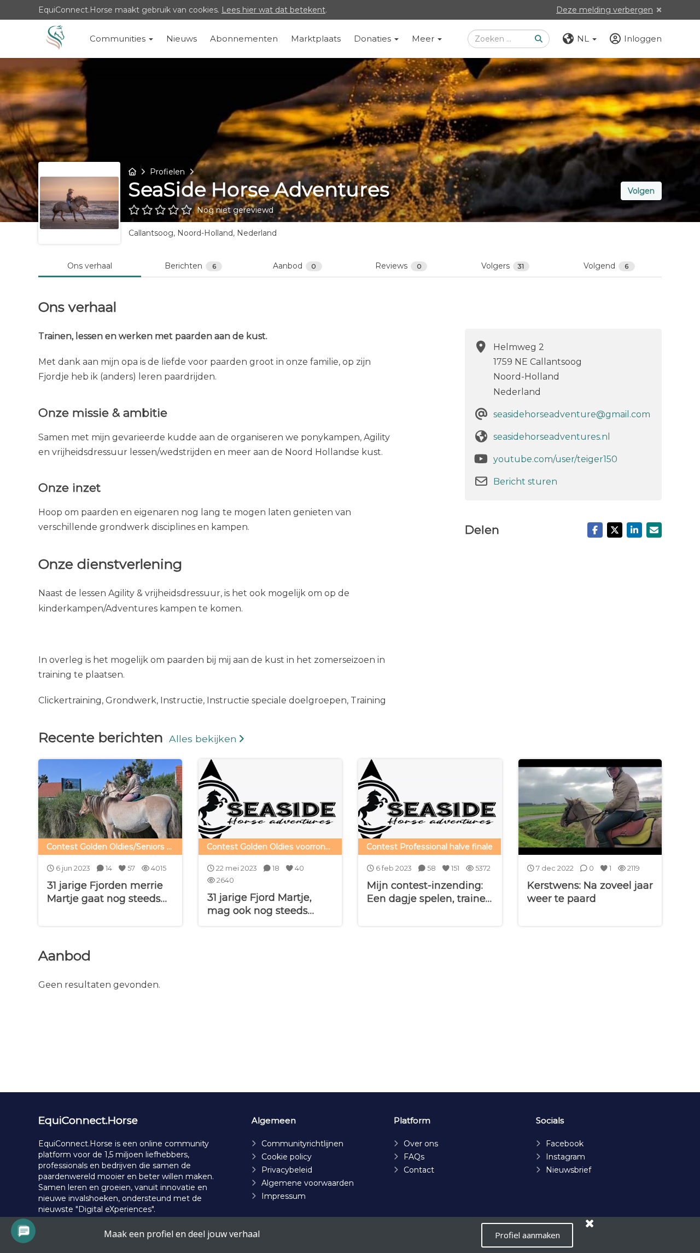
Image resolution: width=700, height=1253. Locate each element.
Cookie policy (286, 1157)
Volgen (641, 191)
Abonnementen (244, 38)
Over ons (421, 1144)
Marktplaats (316, 38)
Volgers (502, 266)
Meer (424, 38)
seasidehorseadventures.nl (551, 437)
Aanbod (295, 266)
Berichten (190, 266)
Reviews (398, 266)
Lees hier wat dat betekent (273, 10)
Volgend (606, 266)
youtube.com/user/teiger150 (555, 459)
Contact (419, 1170)
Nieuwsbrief (568, 1170)
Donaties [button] (373, 38)
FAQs (414, 1157)
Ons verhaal (89, 266)
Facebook (565, 1144)
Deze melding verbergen (604, 10)
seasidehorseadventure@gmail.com (571, 414)
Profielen (167, 172)
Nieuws (181, 38)
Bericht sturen (525, 481)
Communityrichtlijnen (302, 1144)
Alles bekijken (203, 738)
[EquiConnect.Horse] (55, 39)
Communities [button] (119, 38)
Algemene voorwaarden (307, 1183)
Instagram (565, 1157)
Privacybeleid (286, 1170)
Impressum (283, 1196)
